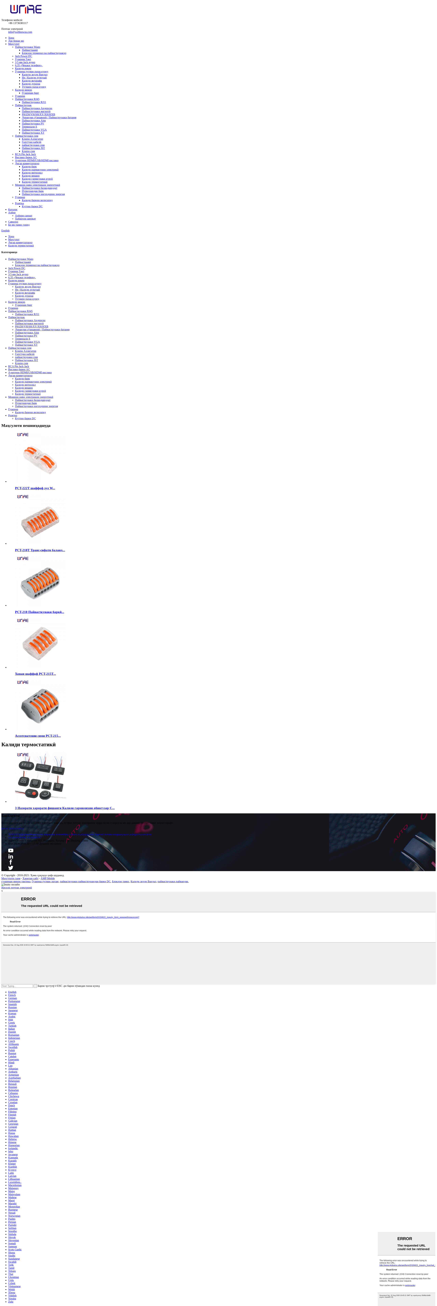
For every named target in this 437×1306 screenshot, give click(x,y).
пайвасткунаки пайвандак (173, 881)
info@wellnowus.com (20, 31)
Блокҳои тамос (120, 881)
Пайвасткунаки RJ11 (34, 102)
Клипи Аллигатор (32, 138)
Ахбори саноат (23, 215)
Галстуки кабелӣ (31, 142)
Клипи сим (28, 151)
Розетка (19, 203)
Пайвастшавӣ (30, 50)
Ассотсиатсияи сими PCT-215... (38, 736)
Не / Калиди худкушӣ (34, 77)
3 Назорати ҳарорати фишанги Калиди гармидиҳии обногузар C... (65, 808)
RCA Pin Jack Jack (25, 154)
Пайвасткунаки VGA (34, 129)
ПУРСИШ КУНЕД (12, 828)
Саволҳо (13, 221)
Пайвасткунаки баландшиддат (39, 188)
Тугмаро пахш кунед (34, 86)
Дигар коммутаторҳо (27, 163)
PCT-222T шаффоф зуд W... (35, 488)
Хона (11, 37)
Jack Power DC (23, 56)
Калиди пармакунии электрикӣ (40, 169)
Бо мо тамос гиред (19, 224)
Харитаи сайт (30, 878)
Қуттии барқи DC (32, 206)
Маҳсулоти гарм (10, 878)
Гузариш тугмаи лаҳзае (45, 881)
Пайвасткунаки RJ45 (27, 99)
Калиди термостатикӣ (34, 181)
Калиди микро (23, 89)
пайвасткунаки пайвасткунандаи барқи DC (85, 881)
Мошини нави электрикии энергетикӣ (37, 184)
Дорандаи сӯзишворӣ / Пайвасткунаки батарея (49, 117)
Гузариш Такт (23, 59)
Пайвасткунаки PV (33, 123)
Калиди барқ (29, 166)
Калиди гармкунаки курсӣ (37, 178)
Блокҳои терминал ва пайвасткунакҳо (44, 53)
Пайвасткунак (23, 105)
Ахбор (12, 212)
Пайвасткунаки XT (33, 132)
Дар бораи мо (16, 40)
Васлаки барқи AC (26, 157)
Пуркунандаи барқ (33, 191)
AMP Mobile (48, 878)
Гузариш (20, 96)
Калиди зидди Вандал (34, 74)
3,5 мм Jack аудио (25, 62)
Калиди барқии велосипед (37, 200)
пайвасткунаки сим (33, 145)
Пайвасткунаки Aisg (34, 120)
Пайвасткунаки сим (26, 135)
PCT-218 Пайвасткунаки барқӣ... (39, 612)
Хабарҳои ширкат (25, 218)
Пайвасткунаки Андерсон (37, 108)
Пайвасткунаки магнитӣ (36, 111)
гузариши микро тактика (15, 881)
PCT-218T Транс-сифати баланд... (40, 550)
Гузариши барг (30, 92)
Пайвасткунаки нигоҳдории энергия (43, 194)
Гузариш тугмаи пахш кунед (31, 71)
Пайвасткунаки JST (33, 148)
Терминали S (29, 126)
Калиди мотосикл (32, 172)
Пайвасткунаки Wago (27, 46)
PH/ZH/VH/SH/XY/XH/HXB (38, 114)
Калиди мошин (31, 175)
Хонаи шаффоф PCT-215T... (35, 674)
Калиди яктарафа (32, 80)
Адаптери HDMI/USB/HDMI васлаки (37, 160)
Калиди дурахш (31, 83)
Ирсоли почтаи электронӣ (16, 887)
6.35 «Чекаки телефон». (29, 65)
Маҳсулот (13, 43)
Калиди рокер (23, 68)
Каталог (13, 209)
